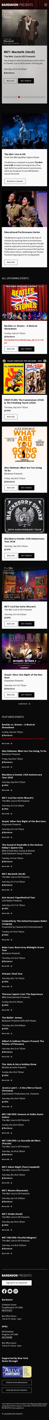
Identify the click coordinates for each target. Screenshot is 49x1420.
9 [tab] (28, 97)
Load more (22, 704)
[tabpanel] (24, 56)
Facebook (4, 1291)
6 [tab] (19, 97)
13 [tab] (39, 97)
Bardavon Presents (17, 4)
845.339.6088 (7, 1337)
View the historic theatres (16, 1390)
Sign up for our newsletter (16, 1283)
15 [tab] (45, 97)
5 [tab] (16, 97)
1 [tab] (5, 97)
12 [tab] (36, 97)
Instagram (15, 1291)
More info (10, 84)
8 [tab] (25, 97)
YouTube (10, 1291)
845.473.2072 (7, 1310)
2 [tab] (8, 97)
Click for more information (16, 1382)
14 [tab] (42, 97)
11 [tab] (33, 97)
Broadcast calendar (15, 181)
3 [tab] (10, 97)
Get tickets (26, 84)
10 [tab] (30, 97)
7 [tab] (22, 97)
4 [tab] (13, 97)
